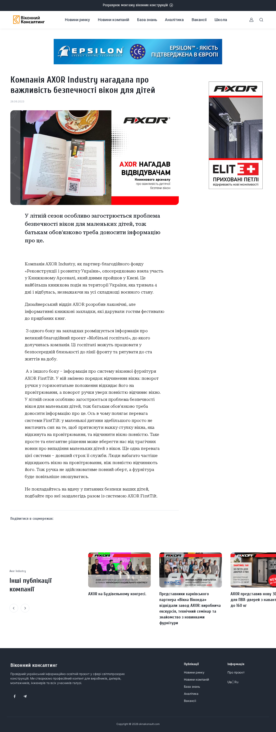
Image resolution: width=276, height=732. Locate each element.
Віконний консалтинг (33, 665)
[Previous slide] (13, 608)
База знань (147, 19)
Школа (221, 19)
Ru (236, 682)
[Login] (249, 19)
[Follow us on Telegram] (25, 696)
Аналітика (174, 19)
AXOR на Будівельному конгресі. (117, 593)
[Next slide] (25, 608)
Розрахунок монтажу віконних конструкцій (135, 5)
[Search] (259, 19)
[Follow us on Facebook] (14, 696)
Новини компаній (113, 19)
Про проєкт (236, 672)
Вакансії (199, 19)
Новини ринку (77, 19)
